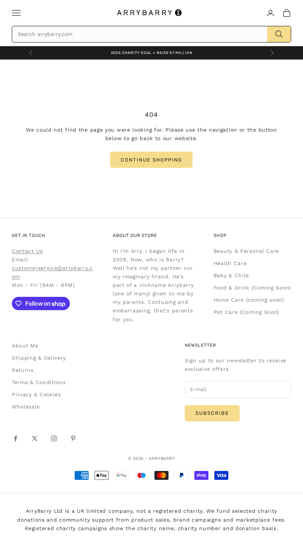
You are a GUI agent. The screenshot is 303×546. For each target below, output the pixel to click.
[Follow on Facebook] (15, 438)
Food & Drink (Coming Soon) (252, 288)
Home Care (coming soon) (249, 300)
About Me (25, 346)
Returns (23, 370)
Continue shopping (151, 160)
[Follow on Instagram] (54, 438)
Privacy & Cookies (36, 394)
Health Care (230, 263)
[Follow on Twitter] (34, 438)
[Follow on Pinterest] (73, 438)
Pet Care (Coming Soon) (246, 312)
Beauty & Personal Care (246, 251)
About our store (135, 235)
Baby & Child (231, 275)
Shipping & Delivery (39, 358)
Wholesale (26, 407)
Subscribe (212, 413)
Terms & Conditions (39, 382)
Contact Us (27, 251)
